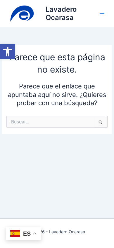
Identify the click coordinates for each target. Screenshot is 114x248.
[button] (7, 51)
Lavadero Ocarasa (61, 13)
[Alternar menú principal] (102, 13)
